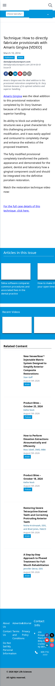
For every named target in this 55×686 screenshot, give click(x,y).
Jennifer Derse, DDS (33, 568)
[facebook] (6, 73)
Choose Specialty (14, 14)
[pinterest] (20, 73)
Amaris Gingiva (13, 96)
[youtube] (47, 640)
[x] (52, 635)
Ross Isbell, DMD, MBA (34, 449)
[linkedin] (15, 73)
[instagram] (52, 645)
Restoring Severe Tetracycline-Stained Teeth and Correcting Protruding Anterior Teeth (35, 515)
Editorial (26, 623)
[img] (27, 5)
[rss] (52, 640)
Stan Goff (28, 377)
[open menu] (4, 5)
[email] (24, 73)
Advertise (17, 623)
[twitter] (10, 73)
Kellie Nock (28, 410)
